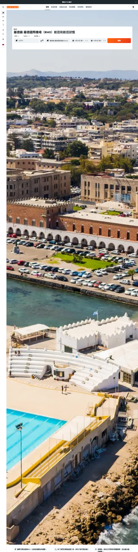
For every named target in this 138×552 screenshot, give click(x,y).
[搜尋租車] (3, 21)
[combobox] (17, 36)
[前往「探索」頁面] (3, 30)
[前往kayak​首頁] (12, 7)
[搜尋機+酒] (3, 25)
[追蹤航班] (3, 34)
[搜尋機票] (3, 13)
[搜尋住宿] (3, 17)
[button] (136, 2)
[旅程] (3, 39)
